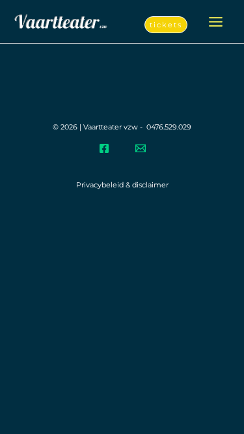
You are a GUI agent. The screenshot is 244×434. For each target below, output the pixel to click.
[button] (165, 25)
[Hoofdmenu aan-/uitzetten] (215, 22)
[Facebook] (104, 148)
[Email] (140, 148)
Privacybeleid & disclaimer (122, 184)
